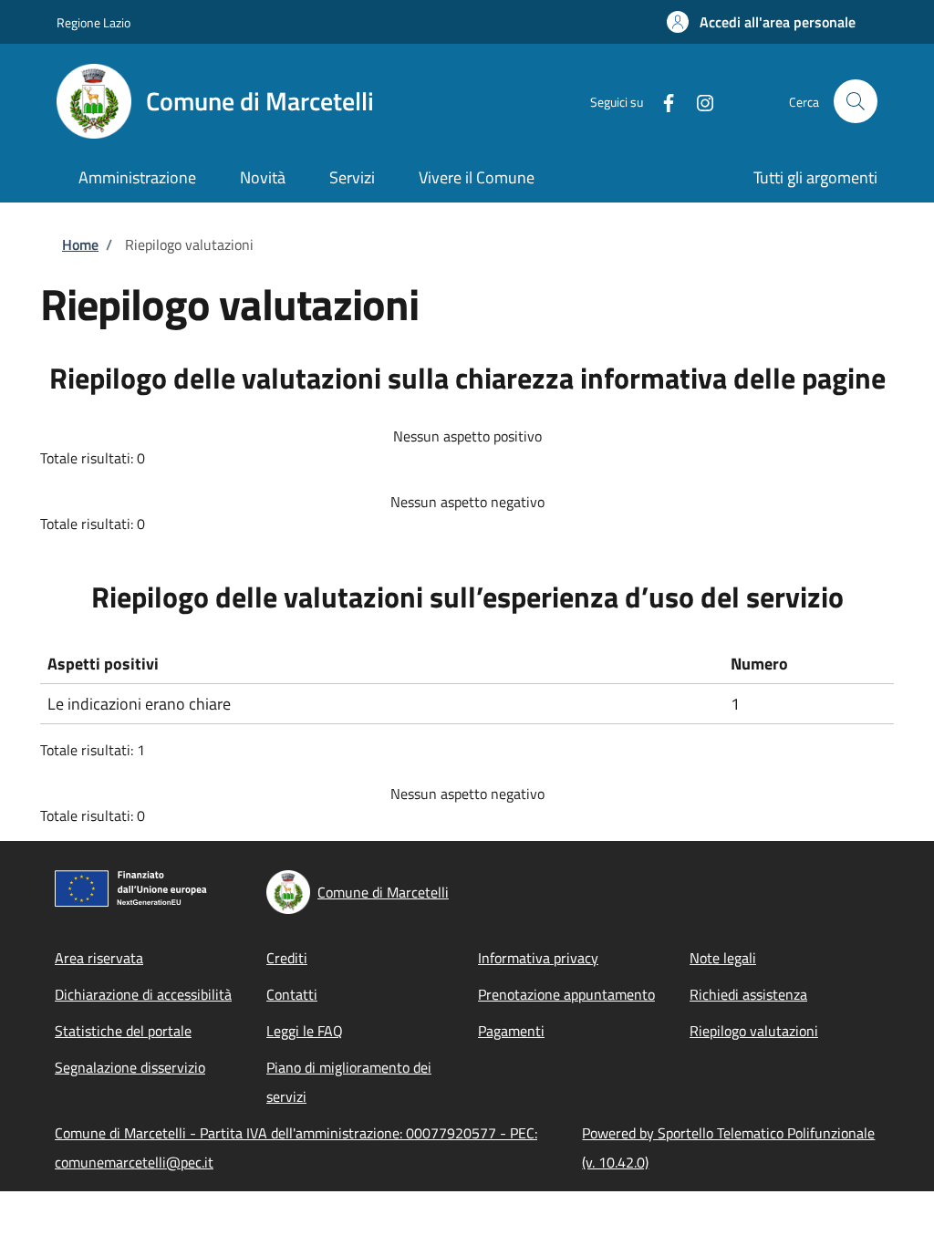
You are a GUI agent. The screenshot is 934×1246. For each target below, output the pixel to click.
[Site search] (855, 101)
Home (80, 244)
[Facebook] (661, 100)
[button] (761, 22)
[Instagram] (698, 100)
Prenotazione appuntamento (566, 994)
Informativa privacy (538, 958)
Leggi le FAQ (304, 1031)
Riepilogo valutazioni (754, 1031)
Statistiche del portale (123, 1031)
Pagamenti (511, 1031)
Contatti (291, 994)
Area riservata (99, 958)
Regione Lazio (93, 22)
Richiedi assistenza (748, 994)
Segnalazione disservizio (130, 1067)
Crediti (286, 958)
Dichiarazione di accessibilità (143, 994)
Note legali (723, 958)
